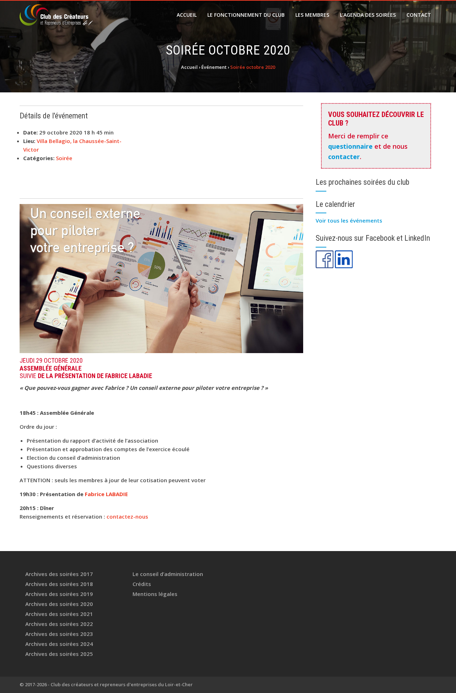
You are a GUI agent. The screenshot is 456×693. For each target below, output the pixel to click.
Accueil (187, 14)
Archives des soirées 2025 (59, 653)
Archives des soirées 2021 (59, 613)
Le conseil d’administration (168, 573)
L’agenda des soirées (368, 14)
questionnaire (350, 146)
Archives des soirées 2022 (59, 623)
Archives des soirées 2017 (59, 573)
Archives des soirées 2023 (59, 633)
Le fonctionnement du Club (246, 14)
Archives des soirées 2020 (59, 603)
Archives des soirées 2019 (59, 593)
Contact (418, 14)
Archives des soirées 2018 (59, 583)
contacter (344, 156)
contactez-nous (127, 516)
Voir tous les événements (349, 220)
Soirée (64, 158)
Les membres (312, 14)
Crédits (142, 583)
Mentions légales (155, 593)
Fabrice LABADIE (107, 494)
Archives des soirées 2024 (59, 643)
